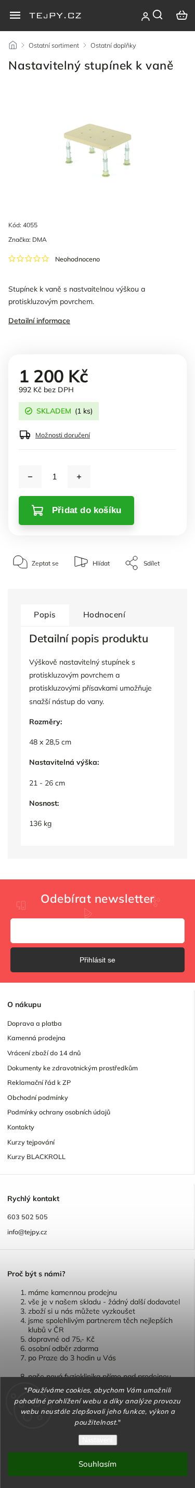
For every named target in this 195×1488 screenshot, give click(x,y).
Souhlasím (97, 1464)
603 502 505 (27, 1217)
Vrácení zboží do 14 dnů (44, 1053)
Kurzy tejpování (31, 1142)
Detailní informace (39, 320)
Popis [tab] (45, 614)
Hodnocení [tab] (104, 614)
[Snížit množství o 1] (30, 476)
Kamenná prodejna (36, 1038)
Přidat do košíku (86, 510)
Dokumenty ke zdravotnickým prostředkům (72, 1068)
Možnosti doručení (62, 435)
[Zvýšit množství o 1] (79, 476)
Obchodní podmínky (37, 1097)
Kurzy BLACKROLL (36, 1156)
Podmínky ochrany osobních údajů (58, 1112)
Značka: (27, 239)
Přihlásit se (97, 960)
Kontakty (20, 1127)
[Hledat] (158, 14)
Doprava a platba (34, 1023)
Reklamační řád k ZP (39, 1082)
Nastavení (97, 1440)
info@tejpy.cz (27, 1232)
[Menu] (15, 15)
